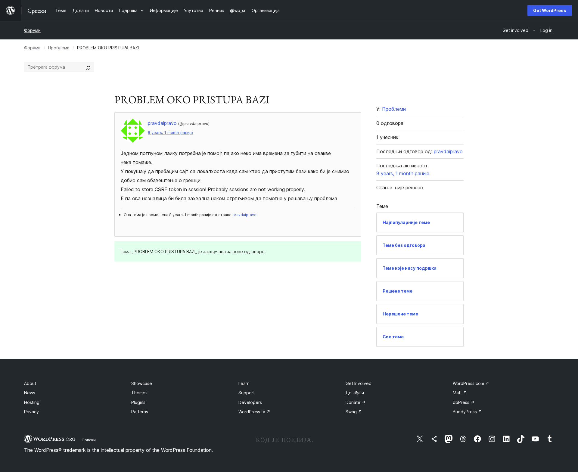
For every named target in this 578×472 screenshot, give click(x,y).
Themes (139, 392)
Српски (89, 439)
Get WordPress (549, 10)
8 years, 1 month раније (170, 132)
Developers (250, 402)
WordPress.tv (254, 411)
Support (246, 392)
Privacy (31, 411)
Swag (354, 411)
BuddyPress (467, 411)
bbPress (463, 402)
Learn (244, 383)
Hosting (31, 402)
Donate (355, 402)
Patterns (139, 411)
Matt (460, 392)
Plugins (138, 402)
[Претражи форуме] (88, 67)
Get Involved (358, 383)
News (29, 392)
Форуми (32, 30)
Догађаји (355, 392)
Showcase (141, 383)
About (30, 383)
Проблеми (59, 47)
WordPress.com (471, 383)
